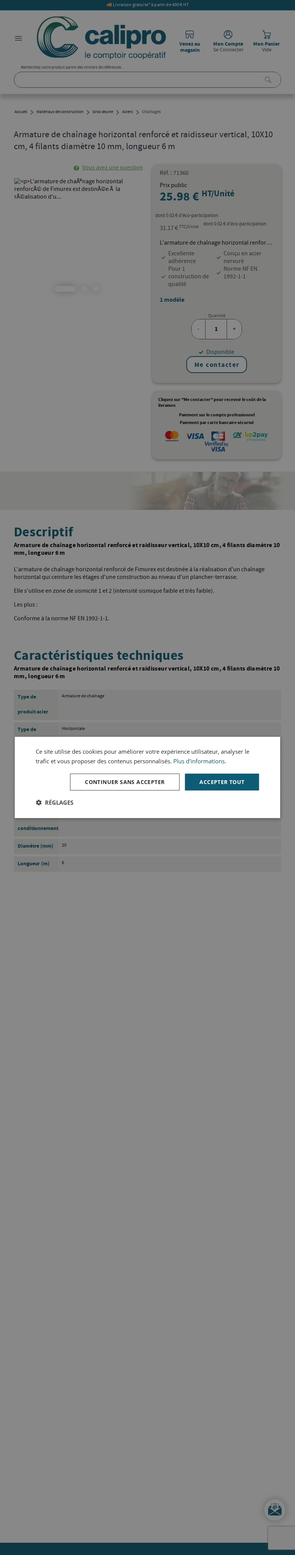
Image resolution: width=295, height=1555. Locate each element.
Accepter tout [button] (221, 781)
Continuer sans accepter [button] (124, 781)
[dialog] (147, 777)
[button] (54, 802)
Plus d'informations (199, 761)
